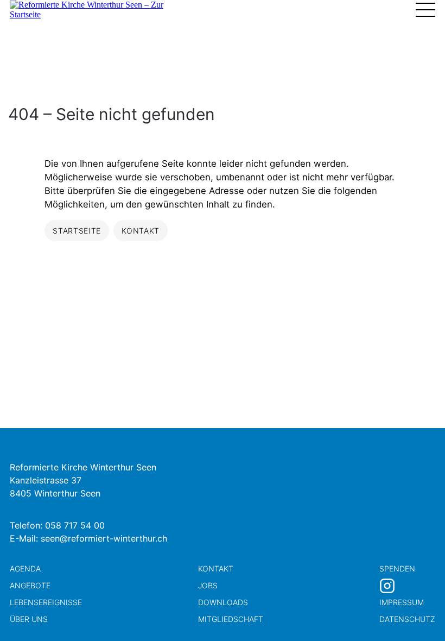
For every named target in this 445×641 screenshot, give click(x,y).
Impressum (401, 602)
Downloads (223, 602)
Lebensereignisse (46, 602)
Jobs (208, 585)
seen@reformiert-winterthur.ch (104, 538)
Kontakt (215, 568)
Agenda (25, 568)
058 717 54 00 (75, 525)
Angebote (30, 585)
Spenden (397, 568)
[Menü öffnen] (425, 10)
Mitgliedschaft (230, 619)
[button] (418, 614)
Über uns (29, 619)
